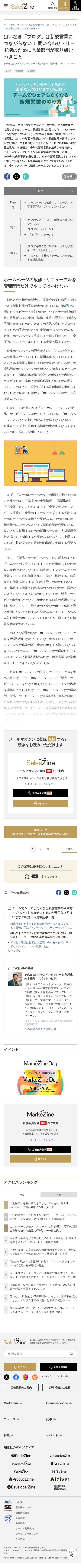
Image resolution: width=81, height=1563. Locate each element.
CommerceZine (57, 1403)
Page (13, 227)
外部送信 (20, 1538)
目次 (40, 191)
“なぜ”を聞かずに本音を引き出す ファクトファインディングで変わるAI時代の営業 (42, 1263)
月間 (59, 1194)
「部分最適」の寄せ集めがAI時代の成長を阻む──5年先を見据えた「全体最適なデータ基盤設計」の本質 (43, 1251)
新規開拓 (31, 71)
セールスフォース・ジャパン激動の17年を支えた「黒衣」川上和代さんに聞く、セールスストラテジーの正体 (43, 1275)
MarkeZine (11, 1403)
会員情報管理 (22, 1512)
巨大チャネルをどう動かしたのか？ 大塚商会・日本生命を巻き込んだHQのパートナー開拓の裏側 (43, 1240)
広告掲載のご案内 (21, 1387)
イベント (52, 1435)
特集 (7, 1435)
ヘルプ (19, 1502)
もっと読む (14, 950)
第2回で (66, 305)
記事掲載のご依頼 (59, 1387)
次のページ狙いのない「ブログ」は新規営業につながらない (40, 832)
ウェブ (8, 71)
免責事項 (20, 1517)
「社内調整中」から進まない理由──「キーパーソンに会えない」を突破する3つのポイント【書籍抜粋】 (43, 1217)
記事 (49, 1419)
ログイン (42, 803)
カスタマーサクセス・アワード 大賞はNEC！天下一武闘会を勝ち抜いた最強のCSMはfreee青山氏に (43, 1228)
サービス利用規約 (25, 1528)
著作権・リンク (23, 1507)
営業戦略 (19, 71)
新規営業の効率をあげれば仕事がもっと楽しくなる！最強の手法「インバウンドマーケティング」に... (41, 925)
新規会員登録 (41, 793)
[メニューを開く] (5, 5)
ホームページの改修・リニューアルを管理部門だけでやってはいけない (50, 204)
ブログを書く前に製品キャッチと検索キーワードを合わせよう (50, 248)
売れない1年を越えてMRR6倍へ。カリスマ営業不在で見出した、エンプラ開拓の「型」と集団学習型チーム (43, 1298)
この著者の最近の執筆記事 (40, 1029)
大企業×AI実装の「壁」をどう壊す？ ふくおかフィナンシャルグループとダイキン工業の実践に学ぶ (42, 1310)
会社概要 (20, 1523)
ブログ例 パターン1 (40, 229)
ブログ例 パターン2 (40, 234)
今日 (22, 1194)
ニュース (10, 1419)
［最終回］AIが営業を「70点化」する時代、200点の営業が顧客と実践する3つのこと (42, 1286)
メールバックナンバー (43, 784)
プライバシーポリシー (27, 1533)
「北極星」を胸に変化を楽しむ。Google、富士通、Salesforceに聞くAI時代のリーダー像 (40, 1205)
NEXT (69, 849)
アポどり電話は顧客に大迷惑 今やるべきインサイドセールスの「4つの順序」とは (40, 944)
